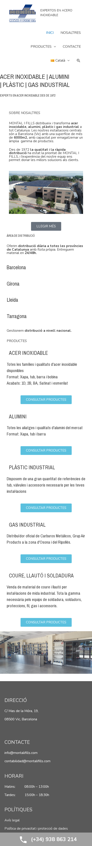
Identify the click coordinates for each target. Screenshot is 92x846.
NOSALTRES (71, 32)
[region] (46, 652)
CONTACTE (72, 46)
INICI (50, 32)
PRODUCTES (41, 46)
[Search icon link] (78, 60)
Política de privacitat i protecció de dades (36, 828)
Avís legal (12, 820)
